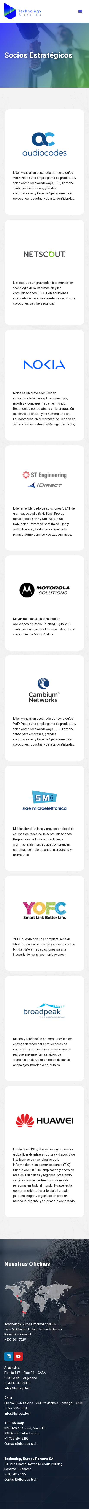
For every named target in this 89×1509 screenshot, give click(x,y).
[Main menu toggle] (80, 11)
